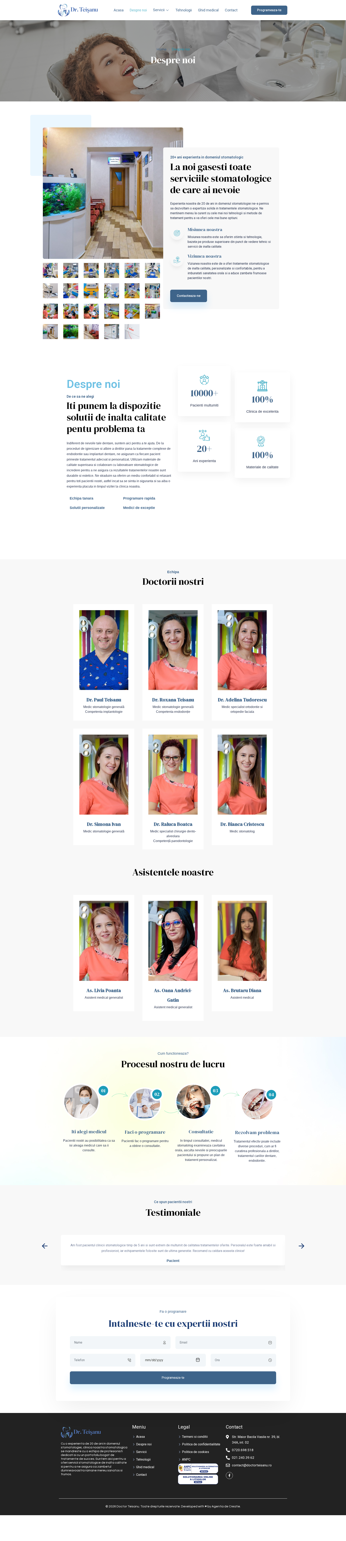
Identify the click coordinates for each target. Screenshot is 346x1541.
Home (162, 49)
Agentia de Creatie (226, 1506)
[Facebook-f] (229, 1475)
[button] (301, 1246)
